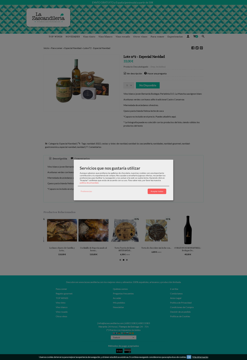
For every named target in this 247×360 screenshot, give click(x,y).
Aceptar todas (157, 191)
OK (189, 357)
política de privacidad (89, 182)
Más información (200, 357)
